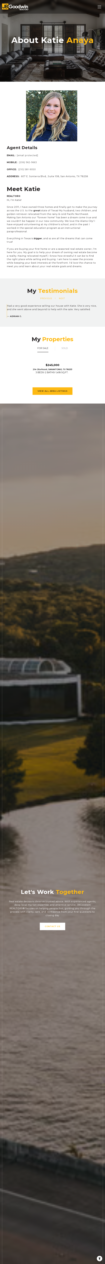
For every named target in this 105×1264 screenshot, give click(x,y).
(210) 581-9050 (27, 169)
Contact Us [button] (52, 926)
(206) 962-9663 (28, 162)
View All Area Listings (52, 391)
